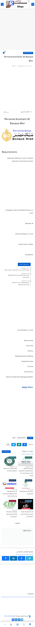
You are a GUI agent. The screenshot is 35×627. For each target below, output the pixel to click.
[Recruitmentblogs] (17, 4)
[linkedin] (13, 558)
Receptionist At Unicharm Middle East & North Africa (10, 494)
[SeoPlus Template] (29, 616)
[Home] (30, 624)
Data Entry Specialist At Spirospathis (10, 470)
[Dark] (11, 624)
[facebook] (21, 558)
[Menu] (17, 624)
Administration (28, 53)
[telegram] (29, 558)
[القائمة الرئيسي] (32, 4)
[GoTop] (5, 624)
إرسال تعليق (27, 530)
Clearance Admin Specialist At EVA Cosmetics (11, 514)
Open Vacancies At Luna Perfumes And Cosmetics (26, 514)
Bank (14, 438)
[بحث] (2, 4)
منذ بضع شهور (28, 466)
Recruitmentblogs (9, 616)
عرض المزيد (6, 451)
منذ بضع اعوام (25, 268)
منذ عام (30, 489)
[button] (24, 444)
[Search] (24, 624)
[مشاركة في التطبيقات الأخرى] (8, 444)
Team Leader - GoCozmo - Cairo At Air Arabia (16, 270)
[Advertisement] (17, 31)
